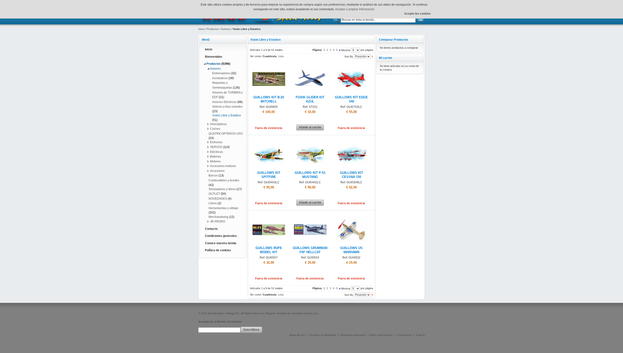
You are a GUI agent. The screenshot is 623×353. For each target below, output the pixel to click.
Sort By (348, 56)
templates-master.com (305, 313)
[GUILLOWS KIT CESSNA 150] (351, 140)
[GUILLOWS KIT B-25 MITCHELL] (268, 64)
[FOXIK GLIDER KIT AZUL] (310, 64)
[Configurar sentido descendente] (372, 56)
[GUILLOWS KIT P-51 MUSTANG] (310, 140)
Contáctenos (404, 335)
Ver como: (256, 56)
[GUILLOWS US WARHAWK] (351, 215)
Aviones (225, 29)
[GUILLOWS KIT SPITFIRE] (268, 140)
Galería (420, 335)
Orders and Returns (381, 335)
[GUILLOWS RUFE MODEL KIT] (268, 215)
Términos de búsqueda (322, 335)
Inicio (201, 29)
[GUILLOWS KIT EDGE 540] (351, 64)
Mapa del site (297, 335)
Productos (213, 29)
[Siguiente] (340, 49)
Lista (281, 56)
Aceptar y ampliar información (355, 9)
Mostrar (345, 50)
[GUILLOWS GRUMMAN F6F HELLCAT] (310, 215)
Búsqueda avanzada (352, 335)
